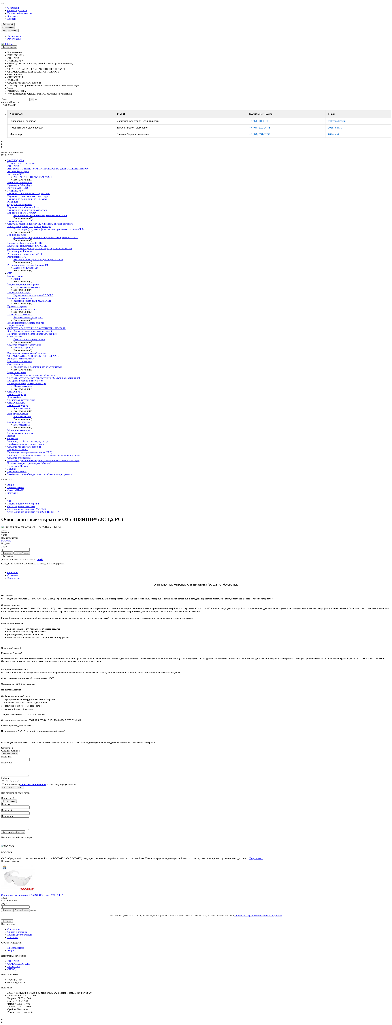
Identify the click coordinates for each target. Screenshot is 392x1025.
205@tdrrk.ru (335, 127)
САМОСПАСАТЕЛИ (18, 963)
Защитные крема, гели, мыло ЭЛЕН (32, 301)
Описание (12, 572)
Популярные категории (13, 955)
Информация (8, 924)
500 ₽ (40, 559)
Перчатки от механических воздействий (28, 193)
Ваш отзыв (7, 762)
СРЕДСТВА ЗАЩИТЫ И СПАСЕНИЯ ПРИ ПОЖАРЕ (36, 328)
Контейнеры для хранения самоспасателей (29, 331)
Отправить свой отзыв (12, 787)
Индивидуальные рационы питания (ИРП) (29, 452)
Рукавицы (12, 201)
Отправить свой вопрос (13, 832)
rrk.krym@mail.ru (337, 121)
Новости (11, 18)
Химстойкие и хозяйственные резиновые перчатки (40, 215)
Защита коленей (15, 325)
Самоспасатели (15, 336)
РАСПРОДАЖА (15, 160)
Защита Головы (15, 276)
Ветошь (11, 435)
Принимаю (7, 921)
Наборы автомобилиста (19, 182)
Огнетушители (15, 364)
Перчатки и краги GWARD (21, 212)
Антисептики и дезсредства (28, 317)
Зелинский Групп (16, 234)
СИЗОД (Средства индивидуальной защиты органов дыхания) (40, 223)
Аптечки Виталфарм (18, 171)
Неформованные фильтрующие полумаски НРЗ (38, 259)
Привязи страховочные (25, 309)
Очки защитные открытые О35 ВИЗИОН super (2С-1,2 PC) (32, 895)
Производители (15, 487)
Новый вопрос (8, 801)
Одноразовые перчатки (19, 204)
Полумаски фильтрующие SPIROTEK (27, 245)
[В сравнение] (5, 530)
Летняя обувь (14, 397)
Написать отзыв (9, 754)
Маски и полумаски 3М (25, 267)
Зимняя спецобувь (16, 394)
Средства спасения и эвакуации (24, 345)
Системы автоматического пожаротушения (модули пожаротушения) (43, 378)
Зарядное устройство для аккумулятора (27, 441)
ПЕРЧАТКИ (13, 966)
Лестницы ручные (23, 347)
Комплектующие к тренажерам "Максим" (29, 463)
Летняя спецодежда (17, 413)
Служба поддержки (11, 942)
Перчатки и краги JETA (19, 221)
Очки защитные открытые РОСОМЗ (26, 509)
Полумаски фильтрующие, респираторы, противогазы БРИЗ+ (39, 248)
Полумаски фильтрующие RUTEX (25, 243)
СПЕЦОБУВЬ (14, 391)
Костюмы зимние (22, 408)
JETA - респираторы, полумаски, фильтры (29, 226)
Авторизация (14, 36)
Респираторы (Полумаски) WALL (25, 254)
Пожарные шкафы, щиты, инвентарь (26, 383)
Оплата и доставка (17, 10)
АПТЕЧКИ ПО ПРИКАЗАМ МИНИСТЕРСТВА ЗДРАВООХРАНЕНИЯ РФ (47, 168)
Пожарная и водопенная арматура (25, 380)
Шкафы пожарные (23, 386)
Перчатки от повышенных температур (27, 196)
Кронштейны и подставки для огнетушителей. (37, 367)
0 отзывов (7, 556)
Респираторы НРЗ (16, 256)
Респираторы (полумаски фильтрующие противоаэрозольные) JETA (49, 229)
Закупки (11, 468)
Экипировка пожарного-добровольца (27, 353)
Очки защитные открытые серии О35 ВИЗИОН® (33, 512)
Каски (16, 278)
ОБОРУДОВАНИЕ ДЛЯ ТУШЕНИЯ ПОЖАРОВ (33, 356)
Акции (11, 484)
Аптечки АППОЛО (17, 188)
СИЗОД (11, 969)
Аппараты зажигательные (20, 358)
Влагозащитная (21, 424)
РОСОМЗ (6, 540)
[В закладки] (2, 530)
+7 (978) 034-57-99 (259, 134)
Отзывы (12, 575)
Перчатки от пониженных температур (27, 199)
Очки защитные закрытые (27, 287)
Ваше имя (6, 756)
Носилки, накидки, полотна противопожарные (32, 334)
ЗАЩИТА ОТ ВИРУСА (19, 314)
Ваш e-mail (6, 810)
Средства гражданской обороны (24, 446)
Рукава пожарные (16, 372)
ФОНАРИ (12, 438)
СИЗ (9, 273)
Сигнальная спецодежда (20, 433)
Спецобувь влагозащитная (21, 400)
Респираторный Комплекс (21, 251)
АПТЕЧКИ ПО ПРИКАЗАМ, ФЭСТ (32, 177)
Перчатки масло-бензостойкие (23, 207)
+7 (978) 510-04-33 (259, 127)
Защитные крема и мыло (20, 298)
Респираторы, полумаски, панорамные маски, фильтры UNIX (45, 237)
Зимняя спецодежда (17, 405)
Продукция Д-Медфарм (19, 185)
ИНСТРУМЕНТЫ (16, 471)
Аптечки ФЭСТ (15, 174)
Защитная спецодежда (18, 422)
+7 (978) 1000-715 (259, 121)
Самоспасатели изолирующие (29, 339)
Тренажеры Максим (17, 466)
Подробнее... (256, 858)
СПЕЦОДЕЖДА (16, 402)
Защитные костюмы (17, 449)
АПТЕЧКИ (13, 166)
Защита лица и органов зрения (23, 284)
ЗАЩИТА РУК (15, 190)
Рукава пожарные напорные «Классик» (34, 375)
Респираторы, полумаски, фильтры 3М (27, 265)
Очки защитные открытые (21, 506)
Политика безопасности (19, 13)
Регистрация (14, 38)
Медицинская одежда (18, 430)
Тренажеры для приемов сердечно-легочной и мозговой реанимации (43, 460)
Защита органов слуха (18, 292)
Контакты (12, 16)
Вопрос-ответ (14, 578)
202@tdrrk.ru (335, 134)
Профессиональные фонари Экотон (26, 444)
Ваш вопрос (7, 816)
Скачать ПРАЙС (15, 490)
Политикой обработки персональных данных (258, 915)
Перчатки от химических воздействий (27, 210)
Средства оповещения (18, 457)
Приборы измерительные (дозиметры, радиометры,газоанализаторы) (43, 455)
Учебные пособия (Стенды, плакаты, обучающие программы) (39, 474)
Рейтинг (5, 778)
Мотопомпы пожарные (19, 361)
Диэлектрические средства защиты (25, 323)
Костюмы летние (22, 416)
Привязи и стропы (17, 306)
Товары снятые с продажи (21, 163)
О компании (13, 7)
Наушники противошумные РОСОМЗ (33, 295)
